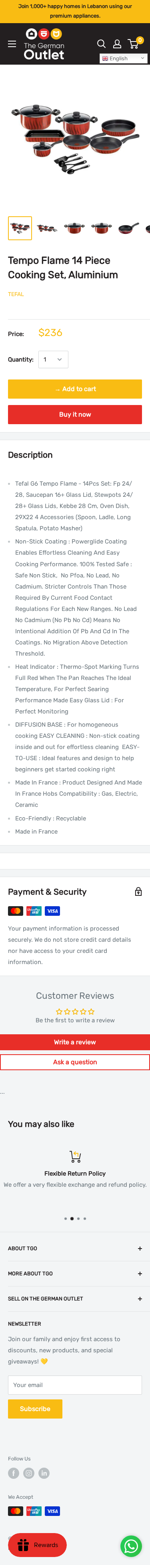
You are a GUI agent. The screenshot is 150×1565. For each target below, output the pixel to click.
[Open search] (101, 44)
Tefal (16, 294)
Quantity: (21, 359)
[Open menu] (12, 44)
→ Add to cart (75, 389)
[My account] (117, 44)
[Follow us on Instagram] (28, 1473)
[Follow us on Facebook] (13, 1473)
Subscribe (35, 1409)
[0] (133, 44)
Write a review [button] (75, 1042)
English (118, 58)
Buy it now (75, 414)
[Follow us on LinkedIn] (44, 1473)
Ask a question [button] (75, 1062)
